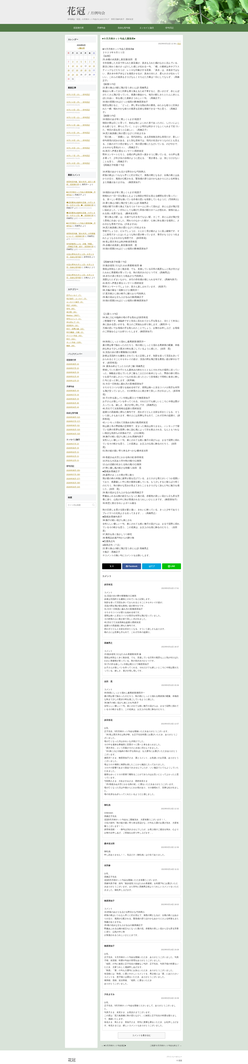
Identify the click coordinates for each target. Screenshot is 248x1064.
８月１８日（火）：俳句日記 (78, 148)
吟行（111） (71, 339)
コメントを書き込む (141, 1035)
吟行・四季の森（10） (75, 329)
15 (94, 66)
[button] (93, 504)
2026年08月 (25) (73, 470)
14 (90, 66)
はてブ (152, 566)
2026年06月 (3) (72, 372)
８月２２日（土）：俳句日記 (78, 117)
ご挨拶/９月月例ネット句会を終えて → (166, 1045)
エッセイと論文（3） (75, 302)
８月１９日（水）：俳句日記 (78, 140)
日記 (179, 44)
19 (81, 70)
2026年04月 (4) (72, 407)
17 (73, 70)
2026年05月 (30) (73, 483)
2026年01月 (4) (72, 376)
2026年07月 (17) (73, 421)
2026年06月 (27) (73, 479)
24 (73, 75)
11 (77, 66)
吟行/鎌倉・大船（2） (75, 332)
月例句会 (98, 13)
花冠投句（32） (72, 325)
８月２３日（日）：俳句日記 (78, 110)
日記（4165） (72, 305)
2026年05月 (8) (72, 403)
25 (77, 75)
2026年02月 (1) (72, 452)
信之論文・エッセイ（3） (76, 299)
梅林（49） (71, 346)
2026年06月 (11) (73, 425)
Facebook (133, 566)
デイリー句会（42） (74, 336)
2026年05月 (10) (73, 430)
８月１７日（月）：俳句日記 (78, 156)
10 (73, 66)
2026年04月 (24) (73, 487)
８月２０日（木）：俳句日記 (78, 133)
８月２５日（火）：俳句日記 (78, 94)
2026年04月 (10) (73, 434)
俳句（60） (71, 309)
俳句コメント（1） (74, 319)
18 (77, 70)
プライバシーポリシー (174, 1057)
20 (85, 70)
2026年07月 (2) (72, 368)
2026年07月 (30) (73, 474)
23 (68, 75)
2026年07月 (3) (72, 395)
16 (68, 70)
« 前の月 (81, 48)
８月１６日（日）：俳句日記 (78, 163)
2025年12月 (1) (72, 460)
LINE (173, 566)
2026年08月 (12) (73, 417)
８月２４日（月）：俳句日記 (78, 102)
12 (81, 66)
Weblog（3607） (73, 315)
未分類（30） (72, 312)
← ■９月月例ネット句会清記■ (114, 1045)
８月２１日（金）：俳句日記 (78, 125)
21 (90, 70)
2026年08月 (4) (72, 364)
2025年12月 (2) (72, 381)
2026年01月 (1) (72, 456)
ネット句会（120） (74, 342)
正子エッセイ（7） (74, 295)
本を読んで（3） (73, 322)
